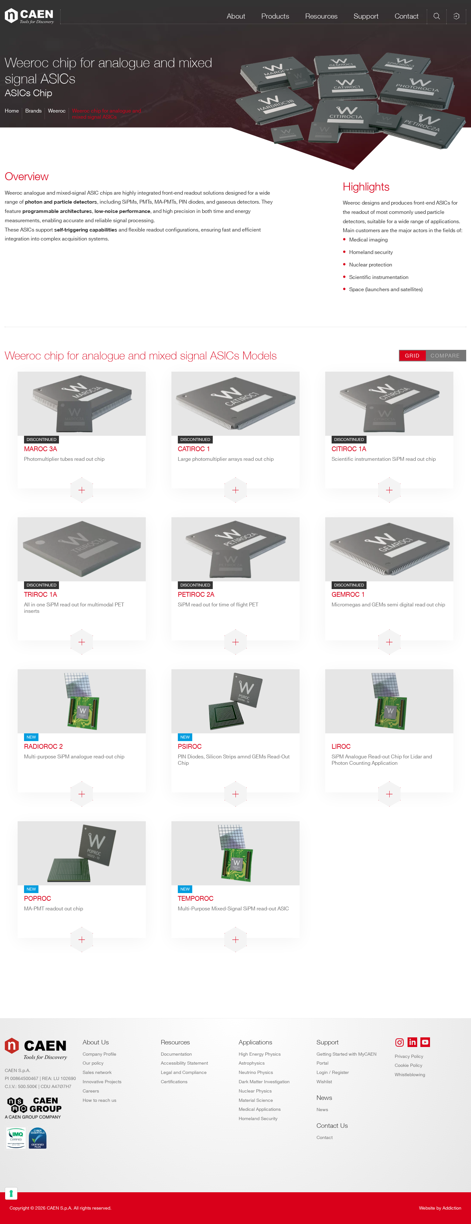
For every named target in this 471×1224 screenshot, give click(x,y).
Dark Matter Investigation (264, 1082)
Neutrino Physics (256, 1072)
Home (12, 111)
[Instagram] (399, 1042)
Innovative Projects (102, 1082)
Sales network (97, 1072)
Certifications (174, 1082)
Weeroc (57, 111)
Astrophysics (252, 1063)
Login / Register (333, 1072)
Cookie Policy (408, 1065)
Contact (407, 16)
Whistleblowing (410, 1075)
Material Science (256, 1100)
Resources (321, 16)
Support (366, 16)
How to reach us (99, 1100)
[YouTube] (425, 1042)
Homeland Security (258, 1119)
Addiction (451, 1208)
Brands (33, 111)
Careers (91, 1091)
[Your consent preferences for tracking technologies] (11, 1193)
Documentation (176, 1054)
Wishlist (324, 1082)
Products (275, 16)
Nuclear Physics (255, 1091)
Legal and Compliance (184, 1072)
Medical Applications (260, 1109)
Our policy (93, 1063)
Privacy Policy (409, 1056)
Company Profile (99, 1054)
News (322, 1110)
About (236, 16)
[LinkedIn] (412, 1042)
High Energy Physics (260, 1054)
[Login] (456, 16)
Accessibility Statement (184, 1063)
